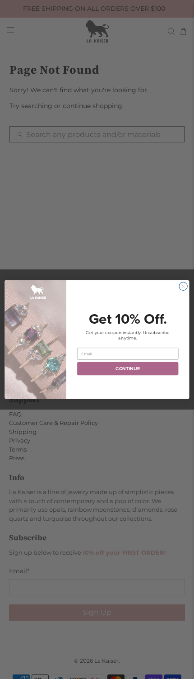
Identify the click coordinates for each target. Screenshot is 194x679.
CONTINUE (127, 369)
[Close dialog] (183, 286)
